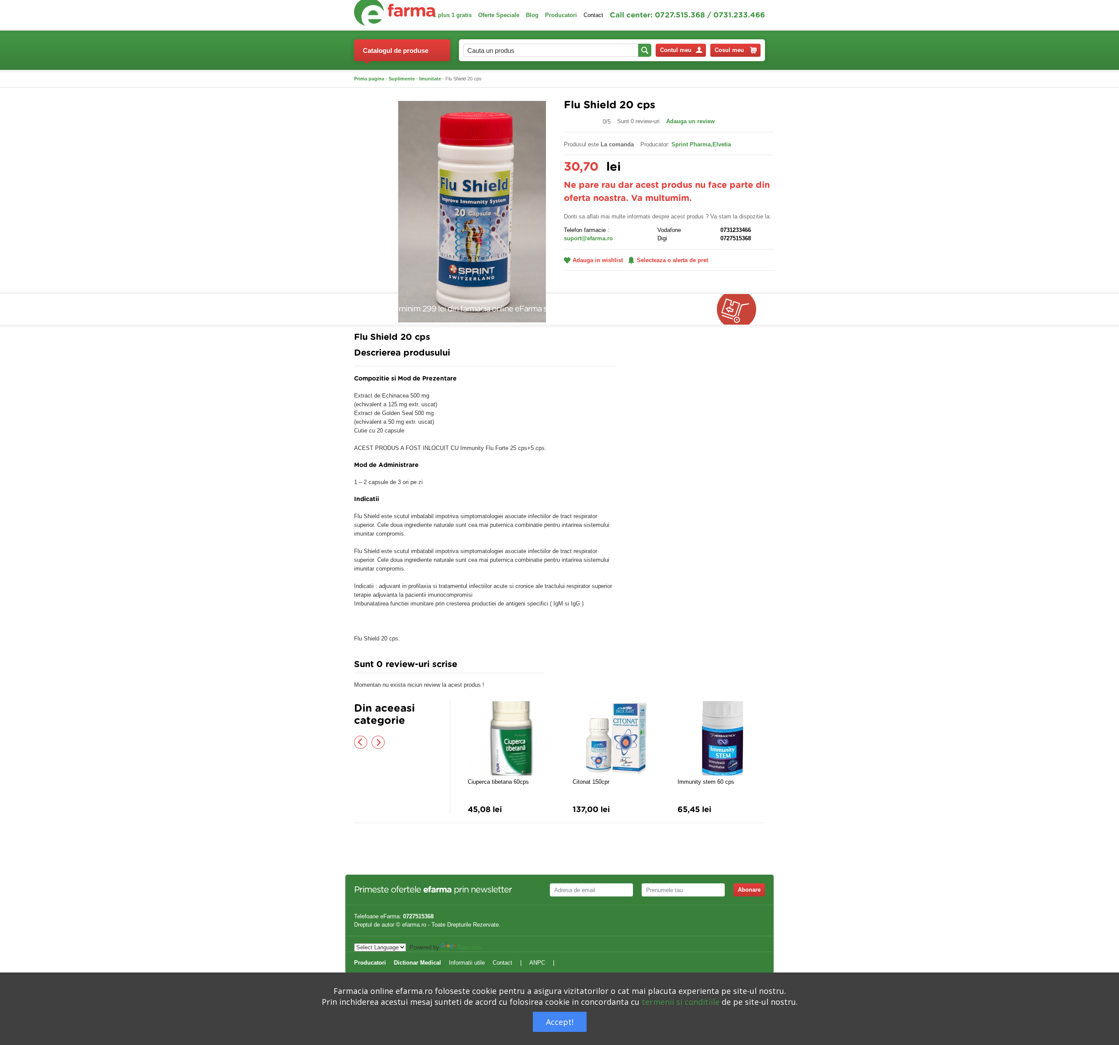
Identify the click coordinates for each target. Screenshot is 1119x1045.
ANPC (537, 962)
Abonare (749, 889)
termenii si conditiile (680, 1002)
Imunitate (430, 78)
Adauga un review (690, 121)
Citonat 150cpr (591, 782)
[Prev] (360, 742)
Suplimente (402, 78)
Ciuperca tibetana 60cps (498, 782)
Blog (532, 15)
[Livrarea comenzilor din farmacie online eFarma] (741, 309)
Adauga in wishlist (598, 260)
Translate (469, 947)
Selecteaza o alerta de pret (672, 260)
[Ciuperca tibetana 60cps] (511, 738)
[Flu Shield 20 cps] (472, 211)
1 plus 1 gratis (452, 15)
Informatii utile (467, 962)
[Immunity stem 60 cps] (721, 738)
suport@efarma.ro (588, 238)
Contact (593, 15)
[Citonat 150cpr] (616, 738)
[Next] (378, 742)
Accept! (559, 1022)
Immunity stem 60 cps (706, 782)
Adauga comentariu (585, 666)
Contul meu (676, 50)
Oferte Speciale (498, 15)
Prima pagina (369, 78)
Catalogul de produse (395, 50)
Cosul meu (729, 50)
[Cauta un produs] (644, 50)
